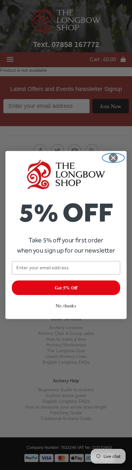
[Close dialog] (113, 158)
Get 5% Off (66, 287)
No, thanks (66, 306)
